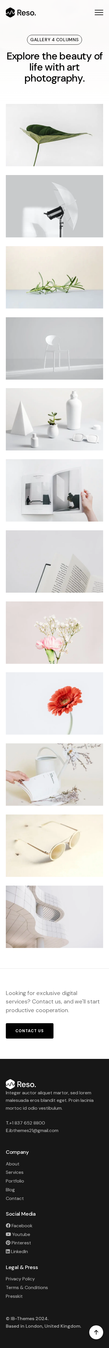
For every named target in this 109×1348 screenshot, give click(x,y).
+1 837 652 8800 (27, 1123)
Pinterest (20, 1243)
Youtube (20, 1234)
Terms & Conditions (27, 1287)
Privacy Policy (20, 1279)
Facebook (21, 1226)
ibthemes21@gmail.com (33, 1130)
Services (15, 1172)
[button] (99, 12)
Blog (10, 1190)
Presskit (14, 1296)
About (12, 1164)
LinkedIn (19, 1251)
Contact (15, 1198)
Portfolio (15, 1181)
